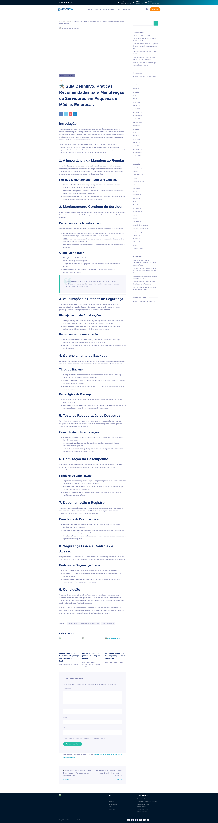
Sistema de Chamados (143, 799)
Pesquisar (156, 23)
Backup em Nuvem (138, 181)
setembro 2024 (137, 122)
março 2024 (136, 139)
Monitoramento (137, 211)
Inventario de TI (137, 198)
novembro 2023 (137, 152)
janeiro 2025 (136, 109)
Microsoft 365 (137, 208)
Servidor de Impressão (139, 232)
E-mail (65, 717)
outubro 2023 (137, 156)
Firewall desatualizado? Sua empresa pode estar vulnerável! (115, 655)
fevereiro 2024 (137, 142)
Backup (84, 664)
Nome (65, 707)
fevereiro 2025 (137, 105)
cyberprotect (136, 188)
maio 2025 (136, 95)
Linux (134, 201)
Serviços (97, 9)
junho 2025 (136, 92)
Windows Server (138, 248)
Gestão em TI (137, 194)
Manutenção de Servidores (90, 623)
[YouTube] (68, 2)
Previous (68, 779)
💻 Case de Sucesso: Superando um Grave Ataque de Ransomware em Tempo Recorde (77, 772)
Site (64, 727)
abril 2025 (136, 99)
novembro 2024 (137, 115)
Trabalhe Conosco (142, 811)
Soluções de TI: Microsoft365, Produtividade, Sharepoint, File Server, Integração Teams (144, 38)
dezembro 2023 (137, 149)
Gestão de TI (72, 623)
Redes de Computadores (140, 225)
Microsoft (135, 205)
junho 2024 (136, 129)
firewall (135, 191)
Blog (118, 9)
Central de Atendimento (153, 3)
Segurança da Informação (140, 228)
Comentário (67, 688)
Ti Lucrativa (136, 238)
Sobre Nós (127, 9)
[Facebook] (59, 2)
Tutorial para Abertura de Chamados (147, 801)
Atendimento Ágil (138, 174)
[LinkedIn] (66, 2)
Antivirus (135, 171)
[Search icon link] (147, 9)
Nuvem (135, 218)
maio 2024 (136, 132)
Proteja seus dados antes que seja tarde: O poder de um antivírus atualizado (109, 772)
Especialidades (108, 9)
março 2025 (136, 102)
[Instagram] (64, 2)
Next (118, 779)
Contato (155, 9)
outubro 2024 (137, 119)
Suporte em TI (137, 235)
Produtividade (137, 221)
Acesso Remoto (141, 806)
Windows (135, 245)
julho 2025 (136, 88)
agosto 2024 (136, 125)
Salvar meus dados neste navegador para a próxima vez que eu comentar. (85, 738)
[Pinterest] (71, 114)
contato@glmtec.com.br (126, 3)
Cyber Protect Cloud (142, 809)
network (135, 215)
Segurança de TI (108, 623)
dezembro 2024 (137, 112)
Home (89, 9)
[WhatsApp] (71, 2)
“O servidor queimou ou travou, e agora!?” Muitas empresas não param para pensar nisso (145, 46)
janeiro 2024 (136, 146)
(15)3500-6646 (139, 3)
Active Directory (137, 168)
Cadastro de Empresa (143, 804)
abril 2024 (136, 136)
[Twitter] (62, 2)
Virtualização (137, 242)
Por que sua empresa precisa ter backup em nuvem (91, 655)
